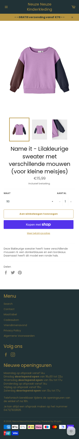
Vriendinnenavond (15, 325)
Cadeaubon (11, 320)
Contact (9, 309)
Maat (7, 193)
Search (8, 304)
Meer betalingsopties (38, 233)
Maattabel (10, 314)
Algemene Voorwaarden (19, 336)
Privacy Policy (12, 330)
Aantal (61, 193)
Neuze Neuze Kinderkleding (39, 7)
